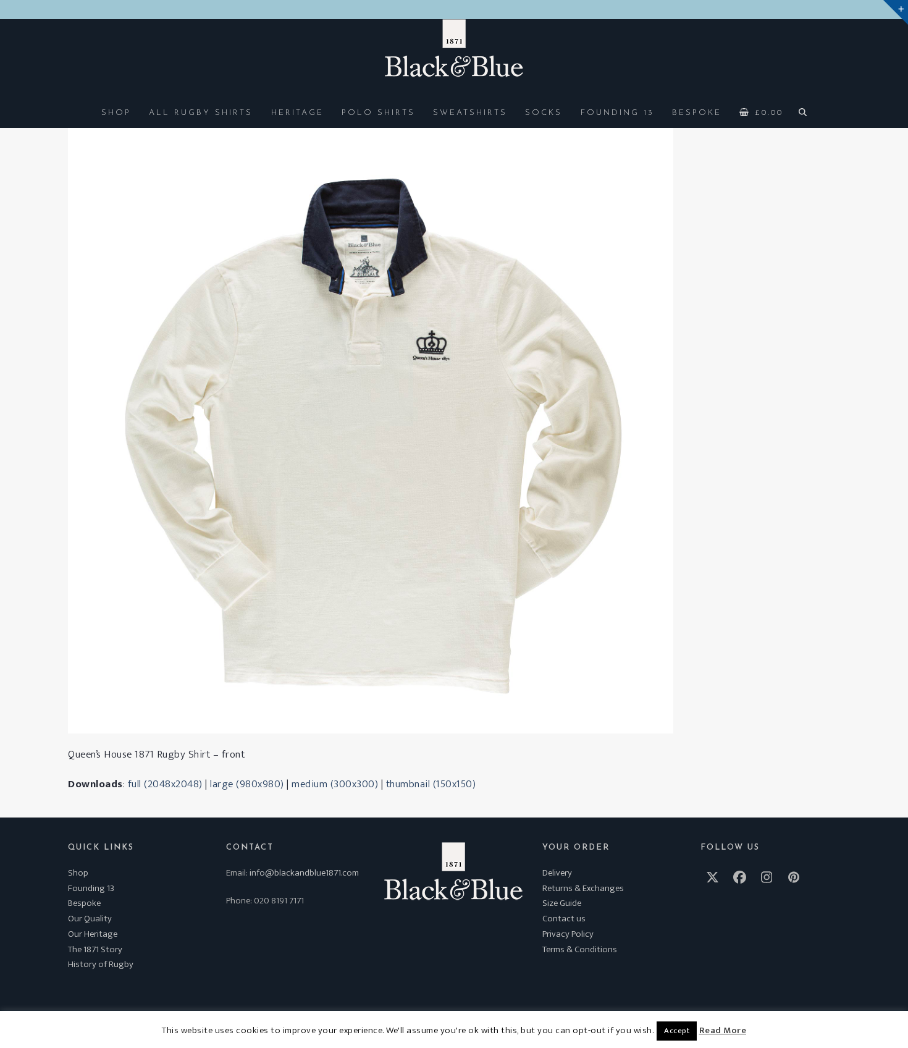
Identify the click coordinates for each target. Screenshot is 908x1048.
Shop (78, 873)
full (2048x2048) (165, 784)
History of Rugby (100, 964)
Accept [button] (676, 1030)
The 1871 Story (95, 949)
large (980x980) (247, 784)
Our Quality (90, 918)
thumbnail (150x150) (431, 784)
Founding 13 (91, 888)
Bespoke (84, 903)
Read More (723, 1030)
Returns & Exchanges (583, 888)
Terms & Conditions (579, 949)
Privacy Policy (568, 934)
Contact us (564, 918)
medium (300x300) (335, 784)
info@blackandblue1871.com (304, 873)
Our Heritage (92, 934)
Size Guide (561, 903)
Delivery (557, 873)
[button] (761, 111)
